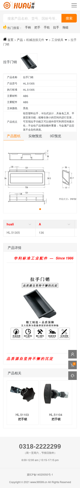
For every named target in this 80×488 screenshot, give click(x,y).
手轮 (47, 27)
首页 (10, 39)
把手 (37, 27)
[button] (40, 209)
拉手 (56, 27)
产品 (20, 39)
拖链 (65, 27)
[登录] (72, 354)
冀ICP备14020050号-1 (40, 474)
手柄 (28, 27)
